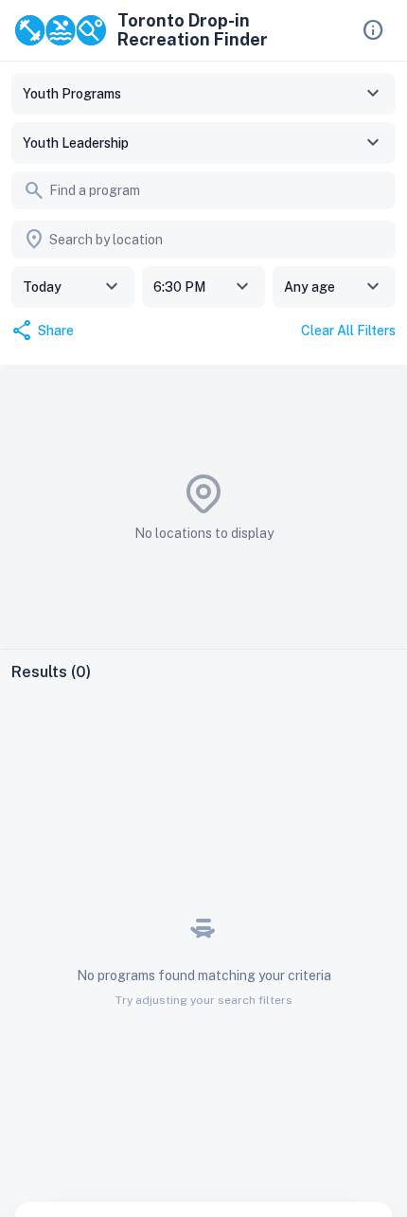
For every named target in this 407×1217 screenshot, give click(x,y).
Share (42, 330)
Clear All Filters (348, 330)
